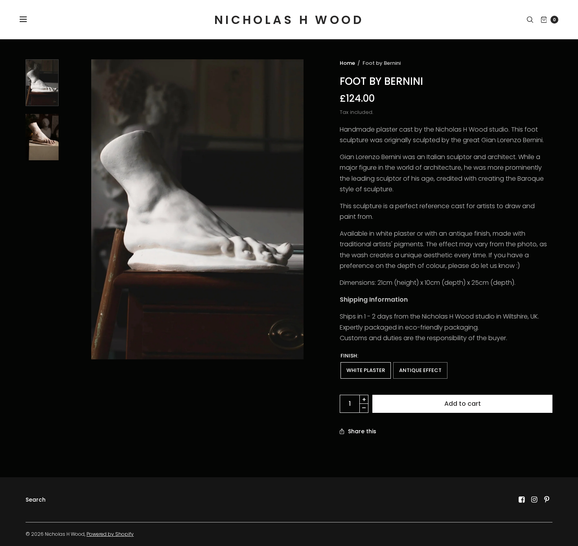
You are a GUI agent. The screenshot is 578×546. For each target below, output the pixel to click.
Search (36, 500)
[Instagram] (534, 499)
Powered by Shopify (110, 534)
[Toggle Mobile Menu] (28, 19)
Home (347, 63)
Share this (362, 431)
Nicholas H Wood (289, 19)
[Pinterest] (546, 499)
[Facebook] (521, 499)
